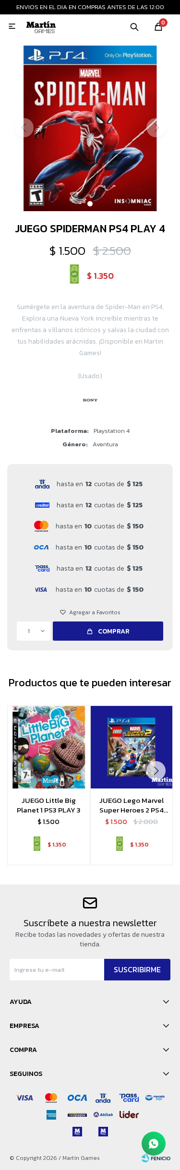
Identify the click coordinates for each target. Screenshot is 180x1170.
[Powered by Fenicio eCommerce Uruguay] (156, 1158)
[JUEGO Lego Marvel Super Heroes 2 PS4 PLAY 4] (131, 746)
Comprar (114, 631)
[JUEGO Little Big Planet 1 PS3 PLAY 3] (48, 746)
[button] (134, 26)
